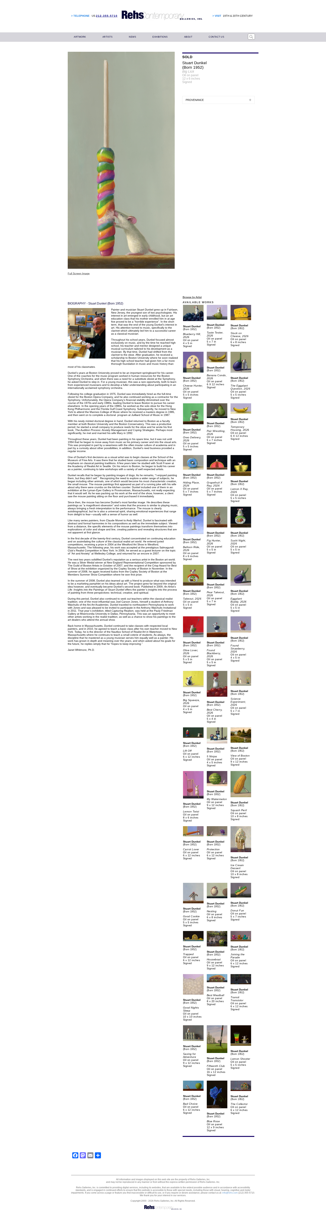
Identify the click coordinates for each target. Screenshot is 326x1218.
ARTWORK (80, 37)
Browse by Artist (192, 297)
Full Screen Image (79, 273)
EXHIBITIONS (160, 37)
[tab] (218, 100)
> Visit (216, 15)
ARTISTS (107, 37)
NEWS (132, 37)
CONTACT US (216, 37)
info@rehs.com (230, 1192)
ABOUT (188, 37)
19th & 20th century (238, 15)
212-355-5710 (107, 15)
